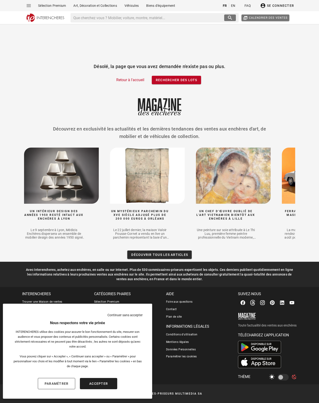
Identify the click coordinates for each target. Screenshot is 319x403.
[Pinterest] (272, 302)
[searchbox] (148, 18)
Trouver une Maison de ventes (42, 301)
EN (233, 5)
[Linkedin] (282, 302)
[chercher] (230, 18)
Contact (171, 309)
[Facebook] (243, 302)
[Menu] (28, 5)
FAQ (248, 5)
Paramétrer (57, 383)
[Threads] (252, 302)
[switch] (284, 377)
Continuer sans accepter (125, 315)
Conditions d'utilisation (182, 334)
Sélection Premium (107, 301)
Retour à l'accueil (130, 80)
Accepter (98, 383)
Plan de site (174, 316)
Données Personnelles (181, 349)
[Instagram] (262, 302)
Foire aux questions (179, 301)
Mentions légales (177, 342)
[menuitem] (52, 5)
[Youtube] (292, 302)
